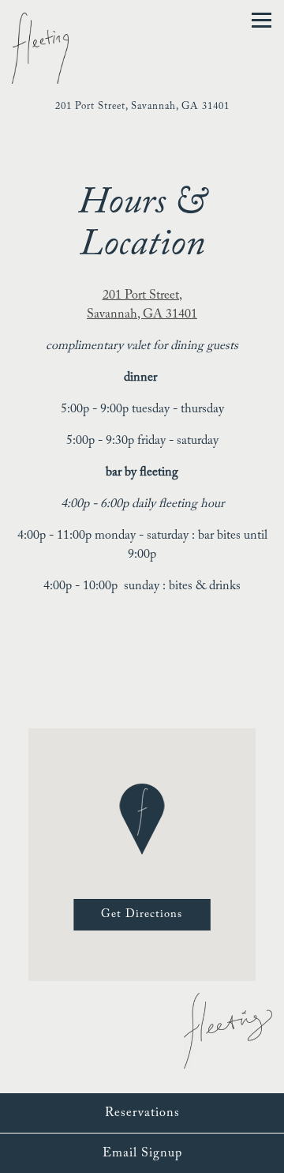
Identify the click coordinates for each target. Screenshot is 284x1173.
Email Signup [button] (142, 1153)
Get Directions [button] (141, 914)
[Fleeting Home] (55, 47)
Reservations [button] (142, 1113)
